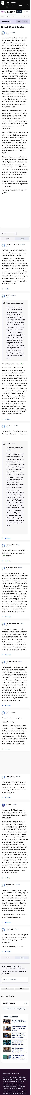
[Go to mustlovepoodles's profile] (3, 568)
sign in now (15, 971)
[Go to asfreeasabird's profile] (3, 545)
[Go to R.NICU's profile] (3, 33)
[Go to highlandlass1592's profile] (3, 662)
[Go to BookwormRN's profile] (3, 885)
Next (22, 238)
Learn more (3, 5)
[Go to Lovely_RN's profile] (3, 426)
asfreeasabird (10, 545)
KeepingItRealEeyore (12, 245)
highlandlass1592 (11, 661)
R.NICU (8, 32)
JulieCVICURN (10, 776)
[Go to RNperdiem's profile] (3, 929)
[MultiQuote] (2, 288)
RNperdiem (9, 929)
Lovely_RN (9, 426)
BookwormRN (10, 884)
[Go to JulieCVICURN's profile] (3, 777)
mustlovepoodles (11, 567)
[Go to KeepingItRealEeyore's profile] (3, 245)
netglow (8, 804)
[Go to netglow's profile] (3, 805)
